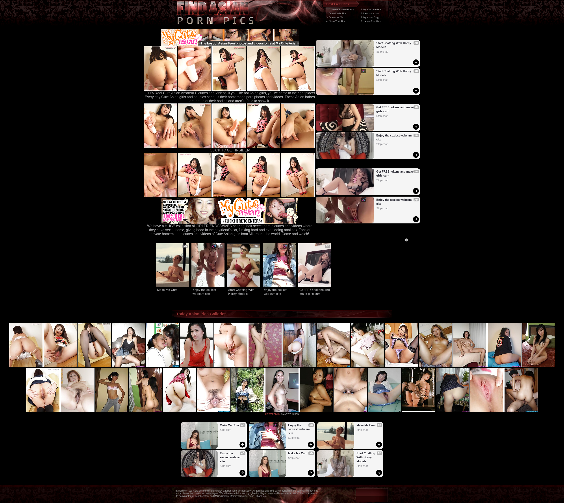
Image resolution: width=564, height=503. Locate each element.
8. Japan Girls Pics (371, 21)
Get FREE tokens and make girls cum (395, 109)
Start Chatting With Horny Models (394, 45)
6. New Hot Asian (370, 13)
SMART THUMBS (290, 414)
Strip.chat (382, 51)
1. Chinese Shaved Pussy (340, 9)
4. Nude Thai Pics (335, 21)
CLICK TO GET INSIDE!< (230, 150)
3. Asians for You (335, 17)
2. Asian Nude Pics (336, 13)
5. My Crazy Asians (371, 9)
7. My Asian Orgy (370, 17)
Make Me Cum (167, 289)
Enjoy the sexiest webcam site (394, 137)
